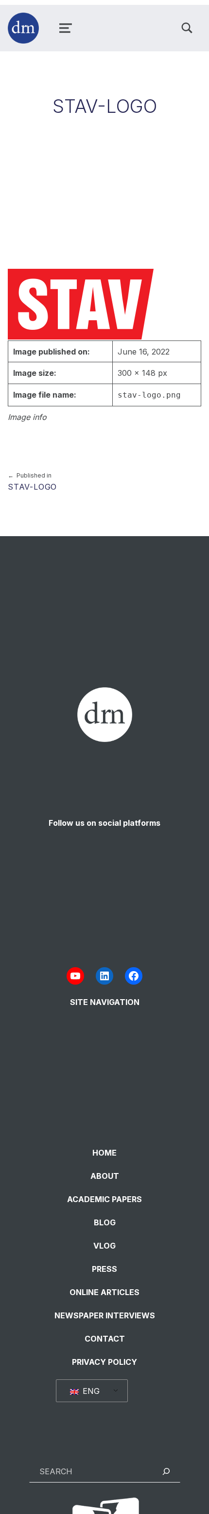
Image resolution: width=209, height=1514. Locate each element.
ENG (90, 1391)
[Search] (166, 1471)
